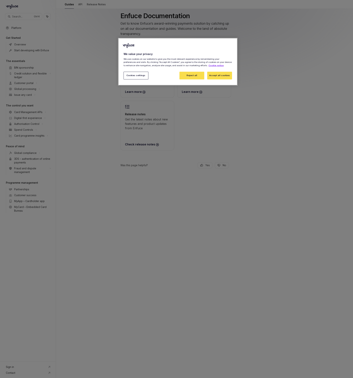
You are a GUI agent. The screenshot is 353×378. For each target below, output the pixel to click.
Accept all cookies (219, 75)
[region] (178, 62)
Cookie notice (216, 65)
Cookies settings (135, 75)
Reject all (192, 75)
